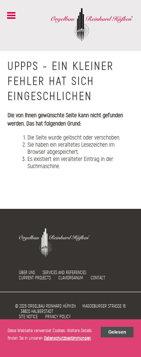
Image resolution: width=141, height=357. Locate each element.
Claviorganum (70, 277)
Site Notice (28, 316)
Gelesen (117, 332)
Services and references (64, 272)
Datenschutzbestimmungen (67, 338)
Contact (98, 277)
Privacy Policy (58, 316)
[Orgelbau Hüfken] (92, 39)
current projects (35, 277)
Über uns (27, 272)
